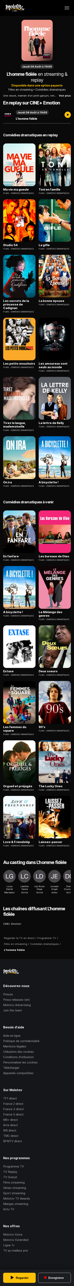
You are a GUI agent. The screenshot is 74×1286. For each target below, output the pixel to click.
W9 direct (9, 1130)
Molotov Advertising (17, 1005)
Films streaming (14, 1182)
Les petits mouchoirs (19, 363)
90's (42, 727)
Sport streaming (14, 1193)
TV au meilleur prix (15, 1250)
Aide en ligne (12, 1036)
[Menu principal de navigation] (67, 8)
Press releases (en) (16, 999)
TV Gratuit (10, 1177)
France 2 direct (13, 1104)
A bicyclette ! (49, 482)
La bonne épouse (51, 301)
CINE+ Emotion (12, 923)
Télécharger (11, 1068)
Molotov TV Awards (16, 1198)
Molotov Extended (15, 1240)
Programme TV (13, 1166)
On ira (7, 482)
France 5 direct (13, 1114)
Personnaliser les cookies (20, 1062)
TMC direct (11, 1136)
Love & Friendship (16, 842)
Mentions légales (14, 1046)
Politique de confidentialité (21, 1041)
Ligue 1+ (9, 1245)
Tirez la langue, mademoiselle (14, 424)
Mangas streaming (15, 1204)
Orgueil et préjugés (17, 786)
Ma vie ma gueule (16, 189)
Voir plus (65, 95)
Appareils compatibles (18, 1073)
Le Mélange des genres (50, 613)
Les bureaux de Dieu (54, 556)
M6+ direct (10, 1120)
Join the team (12, 1010)
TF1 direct (10, 1098)
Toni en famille (49, 189)
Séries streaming (14, 1188)
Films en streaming (20, 89)
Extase (8, 671)
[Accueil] (15, 8)
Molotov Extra (12, 1234)
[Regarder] (68, 115)
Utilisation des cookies (18, 1052)
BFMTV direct (12, 1141)
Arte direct (10, 1125)
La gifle (44, 245)
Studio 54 (10, 245)
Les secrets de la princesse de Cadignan (16, 304)
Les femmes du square (14, 728)
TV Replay (10, 1172)
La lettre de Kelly (51, 423)
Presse (8, 994)
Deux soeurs (48, 671)
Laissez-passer (50, 842)
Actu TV (8, 1209)
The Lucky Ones (51, 786)
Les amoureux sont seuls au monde (53, 365)
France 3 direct (13, 1109)
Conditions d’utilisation (18, 1057)
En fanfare (11, 556)
